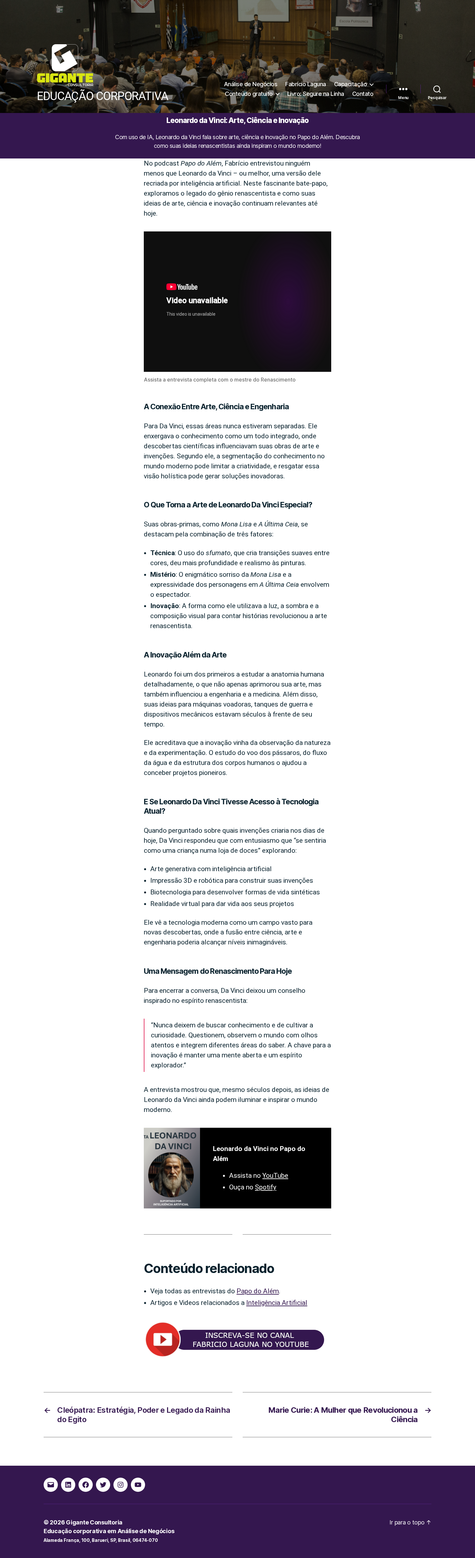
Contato (363, 93)
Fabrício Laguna (305, 84)
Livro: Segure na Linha (315, 93)
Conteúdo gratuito (249, 93)
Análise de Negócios (251, 84)
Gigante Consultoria (94, 1522)
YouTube (275, 1175)
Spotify (265, 1187)
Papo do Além (258, 1291)
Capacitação (350, 84)
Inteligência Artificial (276, 1303)
